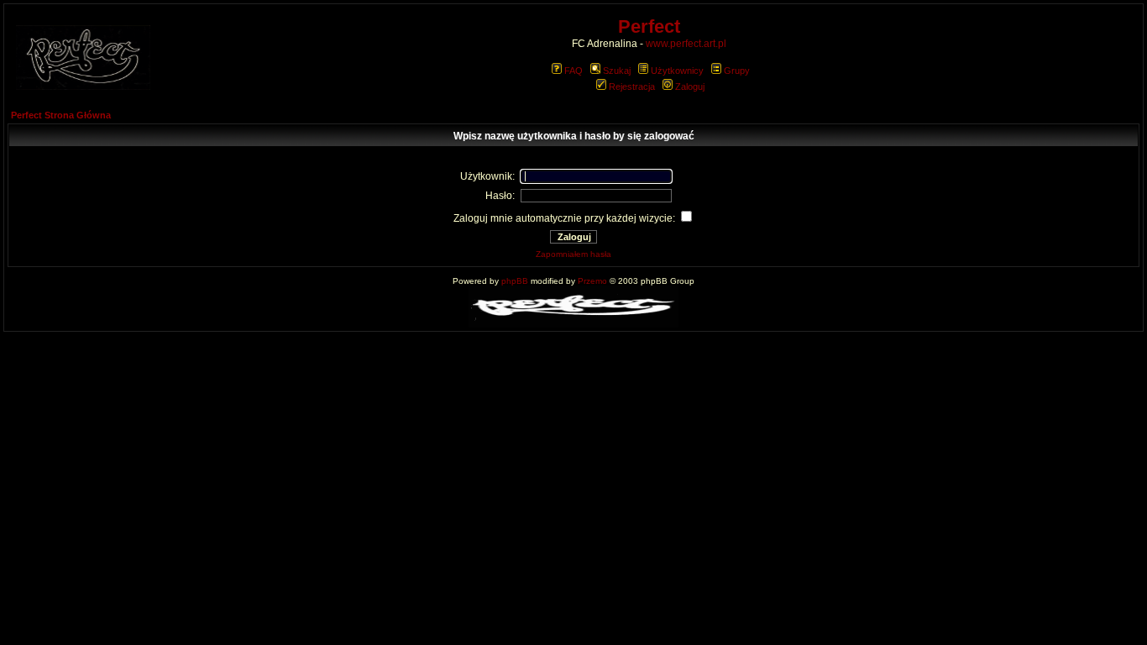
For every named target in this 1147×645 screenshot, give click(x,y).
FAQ (573, 71)
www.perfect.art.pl (686, 44)
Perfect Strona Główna (61, 115)
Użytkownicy (677, 71)
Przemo (592, 281)
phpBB (514, 281)
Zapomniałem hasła (573, 254)
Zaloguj (689, 86)
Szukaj (617, 71)
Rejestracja (632, 86)
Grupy (737, 71)
